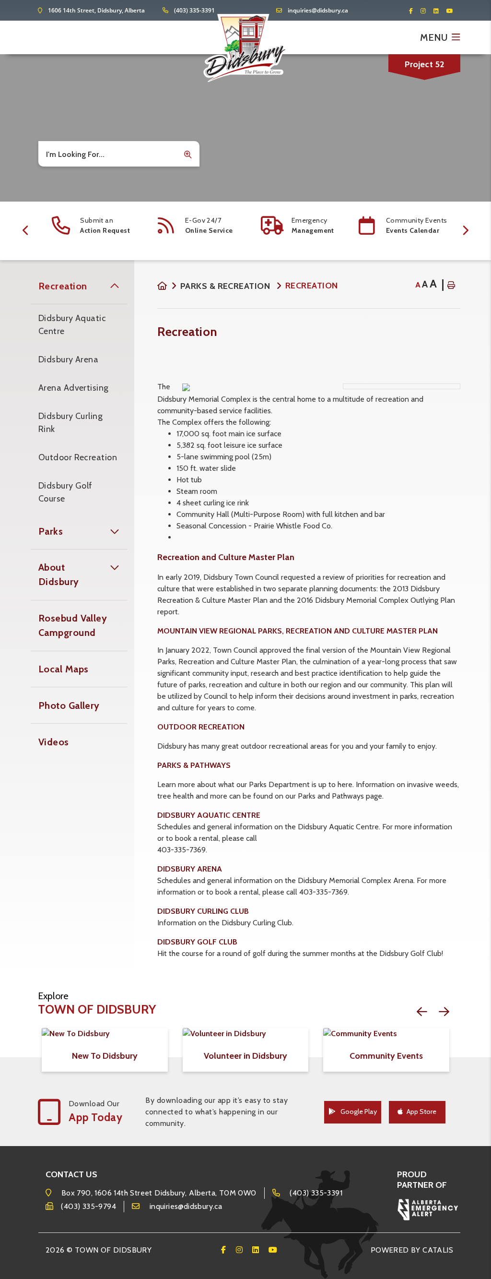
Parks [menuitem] (50, 531)
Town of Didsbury (245, 48)
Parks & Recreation (226, 286)
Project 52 (424, 64)
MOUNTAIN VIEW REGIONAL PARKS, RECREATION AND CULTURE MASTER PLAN (297, 630)
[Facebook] (414, 11)
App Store (421, 1111)
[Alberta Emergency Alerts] (428, 1208)
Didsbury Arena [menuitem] (68, 359)
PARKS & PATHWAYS (194, 765)
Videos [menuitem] (53, 742)
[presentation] (26, 231)
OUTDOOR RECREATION (201, 726)
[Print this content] (451, 285)
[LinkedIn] (438, 11)
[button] (114, 286)
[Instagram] (426, 11)
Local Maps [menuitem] (63, 669)
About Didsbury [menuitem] (58, 574)
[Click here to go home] (168, 286)
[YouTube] (449, 11)
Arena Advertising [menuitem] (73, 388)
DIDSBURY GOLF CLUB (197, 941)
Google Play (358, 1111)
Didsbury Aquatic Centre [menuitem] (72, 324)
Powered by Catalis (412, 1250)
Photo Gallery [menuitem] (69, 705)
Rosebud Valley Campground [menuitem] (72, 625)
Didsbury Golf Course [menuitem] (65, 492)
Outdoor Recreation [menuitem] (77, 457)
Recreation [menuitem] (62, 286)
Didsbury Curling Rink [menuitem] (70, 422)
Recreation (311, 285)
